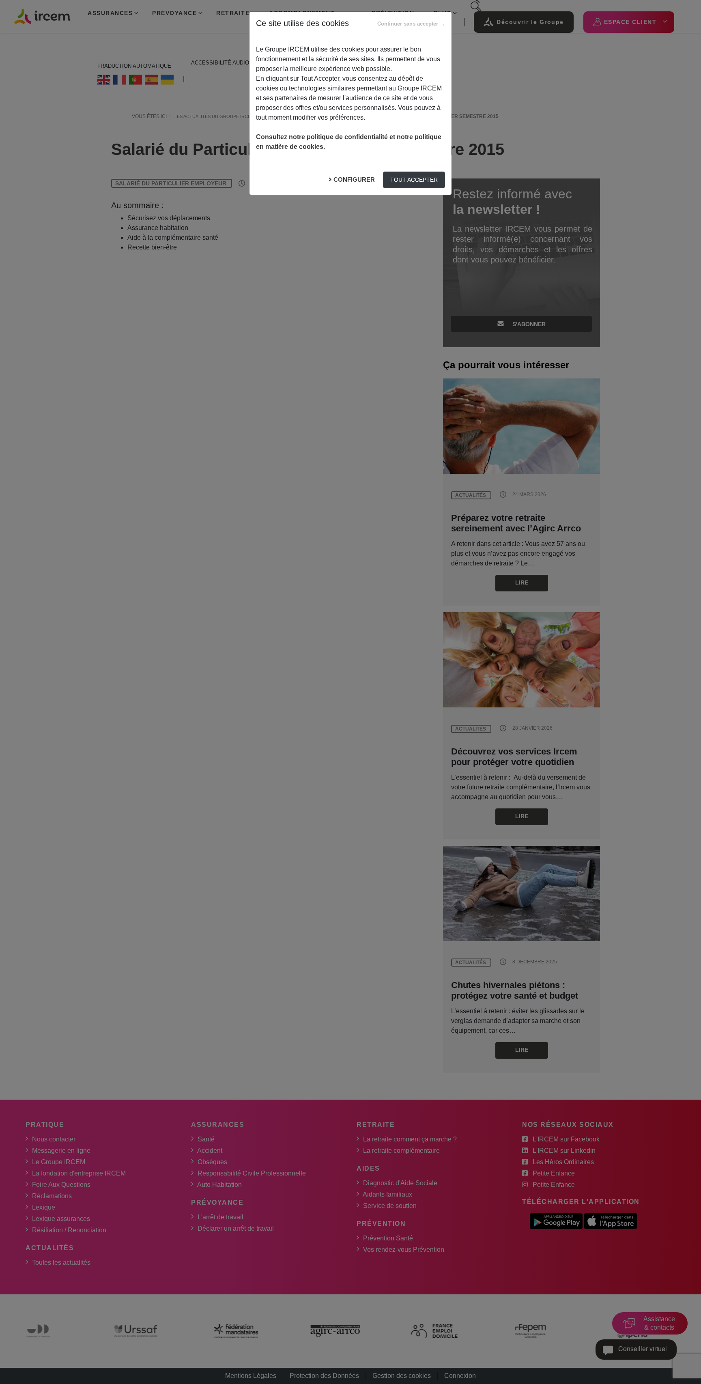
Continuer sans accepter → (411, 24)
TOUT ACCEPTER (414, 179)
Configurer (354, 179)
